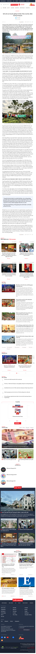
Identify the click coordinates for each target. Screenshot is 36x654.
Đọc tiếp (4, 283)
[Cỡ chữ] (4, 22)
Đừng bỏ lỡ (4, 353)
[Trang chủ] (1, 7)
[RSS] (2, 640)
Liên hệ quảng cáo (26, 629)
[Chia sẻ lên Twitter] (27, 22)
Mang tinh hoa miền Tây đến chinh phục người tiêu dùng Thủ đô (24, 300)
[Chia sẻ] (32, 22)
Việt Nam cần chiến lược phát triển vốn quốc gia (13, 379)
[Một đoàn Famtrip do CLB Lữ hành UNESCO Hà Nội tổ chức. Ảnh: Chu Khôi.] (17, 100)
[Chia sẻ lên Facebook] (25, 22)
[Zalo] (13, 637)
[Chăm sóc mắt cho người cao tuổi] (26, 523)
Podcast (24, 427)
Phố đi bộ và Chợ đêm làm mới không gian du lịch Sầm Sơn (24, 286)
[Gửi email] (29, 22)
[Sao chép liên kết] (30, 22)
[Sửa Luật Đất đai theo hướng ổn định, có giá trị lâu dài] (18, 501)
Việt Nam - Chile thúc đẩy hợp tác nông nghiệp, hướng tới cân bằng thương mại (18, 383)
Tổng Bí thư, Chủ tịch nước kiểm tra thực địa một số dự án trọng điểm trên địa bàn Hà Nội (26, 254)
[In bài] (3, 22)
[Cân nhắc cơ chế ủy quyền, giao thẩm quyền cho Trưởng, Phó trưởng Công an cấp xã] (9, 537)
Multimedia (5, 427)
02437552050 (22, 627)
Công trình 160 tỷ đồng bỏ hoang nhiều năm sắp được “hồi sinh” (25, 544)
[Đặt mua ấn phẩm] (32, 4)
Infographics (28, 427)
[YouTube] (8, 637)
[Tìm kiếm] (4, 4)
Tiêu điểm (20, 262)
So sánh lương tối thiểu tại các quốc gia (25, 460)
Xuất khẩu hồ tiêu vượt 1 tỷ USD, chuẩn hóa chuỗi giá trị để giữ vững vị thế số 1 (18, 387)
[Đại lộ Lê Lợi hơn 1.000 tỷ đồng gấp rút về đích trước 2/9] (9, 523)
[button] (25, 373)
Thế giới (2, 262)
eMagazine (32, 427)
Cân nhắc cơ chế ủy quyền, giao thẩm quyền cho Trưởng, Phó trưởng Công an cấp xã (8, 545)
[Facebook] (2, 637)
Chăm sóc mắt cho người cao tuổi (9, 459)
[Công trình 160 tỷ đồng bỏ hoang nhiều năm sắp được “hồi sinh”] (26, 537)
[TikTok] (10, 637)
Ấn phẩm (17, 401)
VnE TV (20, 427)
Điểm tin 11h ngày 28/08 (11, 474)
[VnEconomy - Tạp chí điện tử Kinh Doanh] (18, 600)
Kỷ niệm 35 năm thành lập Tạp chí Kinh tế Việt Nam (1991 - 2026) (26, 565)
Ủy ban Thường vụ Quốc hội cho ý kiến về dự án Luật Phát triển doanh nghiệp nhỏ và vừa (24, 326)
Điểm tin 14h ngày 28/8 (11, 468)
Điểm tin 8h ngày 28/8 (11, 480)
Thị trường (9, 364)
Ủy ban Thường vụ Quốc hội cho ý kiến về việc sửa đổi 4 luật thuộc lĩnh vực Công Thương (18, 397)
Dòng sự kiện (17, 551)
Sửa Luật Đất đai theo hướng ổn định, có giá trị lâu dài (24, 337)
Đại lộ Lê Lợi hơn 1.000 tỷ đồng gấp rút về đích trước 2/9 (8, 530)
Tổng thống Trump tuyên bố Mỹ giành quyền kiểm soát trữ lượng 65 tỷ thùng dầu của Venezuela (9, 274)
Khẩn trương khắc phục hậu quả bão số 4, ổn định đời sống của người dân (24, 314)
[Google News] (21, 22)
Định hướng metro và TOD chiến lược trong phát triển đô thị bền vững (8, 565)
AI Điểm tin (18, 464)
